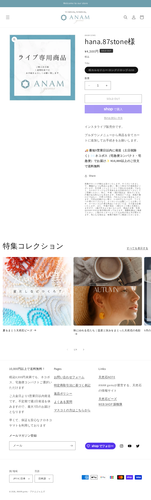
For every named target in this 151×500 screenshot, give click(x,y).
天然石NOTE (107, 377)
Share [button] (92, 175)
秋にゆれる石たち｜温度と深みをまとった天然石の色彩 (107, 330)
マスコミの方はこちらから (72, 410)
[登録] (71, 445)
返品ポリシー (63, 393)
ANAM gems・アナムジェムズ (31, 491)
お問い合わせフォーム (69, 377)
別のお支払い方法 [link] (113, 118)
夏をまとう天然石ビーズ (17, 330)
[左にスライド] (67, 350)
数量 (87, 78)
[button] (8, 17)
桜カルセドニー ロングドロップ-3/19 (113, 70)
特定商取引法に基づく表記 (72, 385)
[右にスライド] (84, 350)
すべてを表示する (137, 248)
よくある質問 (63, 402)
